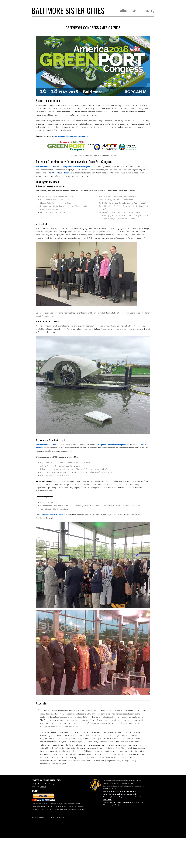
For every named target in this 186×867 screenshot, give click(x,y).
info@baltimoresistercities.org (43, 784)
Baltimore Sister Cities (68, 10)
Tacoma (67, 173)
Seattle (56, 173)
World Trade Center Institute (122, 794)
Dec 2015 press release (122, 802)
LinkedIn (43, 786)
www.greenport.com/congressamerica (71, 136)
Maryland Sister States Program (76, 166)
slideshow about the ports (52, 515)
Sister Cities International (119, 791)
